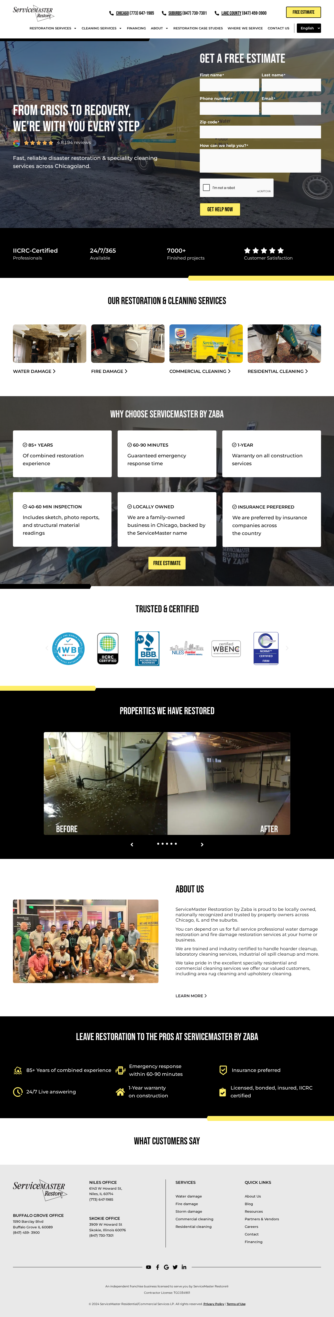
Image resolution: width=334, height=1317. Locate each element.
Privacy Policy (213, 1304)
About (157, 28)
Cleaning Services (99, 28)
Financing (136, 28)
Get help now (220, 209)
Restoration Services (50, 28)
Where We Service (245, 28)
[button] (47, 648)
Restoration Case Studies (198, 28)
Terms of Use (236, 1304)
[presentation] (237, 188)
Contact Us (278, 28)
